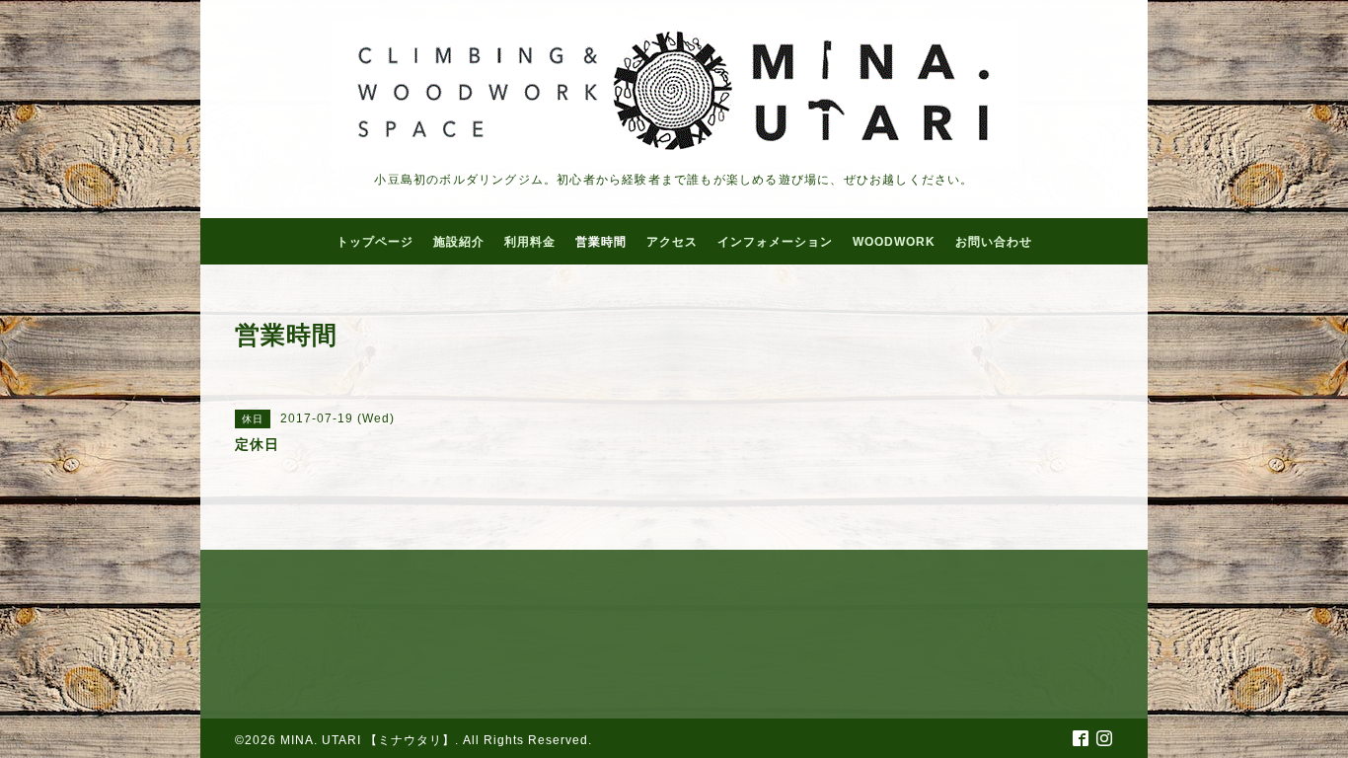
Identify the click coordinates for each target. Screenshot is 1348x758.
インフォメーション (775, 242)
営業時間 (601, 242)
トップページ (375, 242)
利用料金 (530, 242)
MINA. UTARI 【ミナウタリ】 (367, 740)
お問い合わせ (993, 242)
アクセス (672, 242)
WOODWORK (894, 242)
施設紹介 (459, 242)
